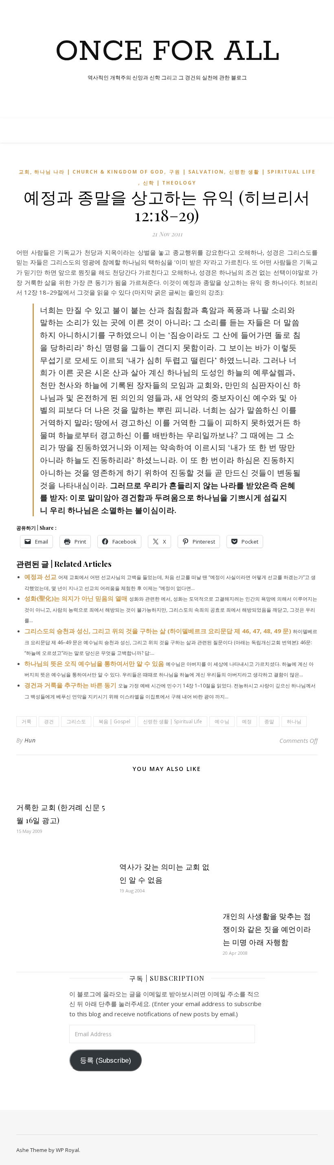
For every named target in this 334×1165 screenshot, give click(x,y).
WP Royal (67, 1150)
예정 (247, 721)
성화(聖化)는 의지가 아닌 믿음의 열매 (75, 598)
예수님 (222, 721)
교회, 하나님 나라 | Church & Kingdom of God (91, 171)
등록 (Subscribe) (105, 1060)
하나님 (294, 721)
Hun (30, 740)
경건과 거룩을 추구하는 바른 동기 (70, 685)
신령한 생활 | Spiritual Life (272, 171)
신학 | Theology (169, 182)
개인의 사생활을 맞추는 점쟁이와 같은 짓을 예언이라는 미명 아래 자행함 (267, 929)
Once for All (167, 52)
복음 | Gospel (114, 721)
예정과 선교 (40, 577)
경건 (49, 721)
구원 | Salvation (196, 171)
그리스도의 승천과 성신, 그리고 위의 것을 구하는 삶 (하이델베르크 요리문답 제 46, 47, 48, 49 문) (157, 631)
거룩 (26, 721)
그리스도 (76, 721)
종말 (269, 721)
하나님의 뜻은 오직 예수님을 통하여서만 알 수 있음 (94, 663)
